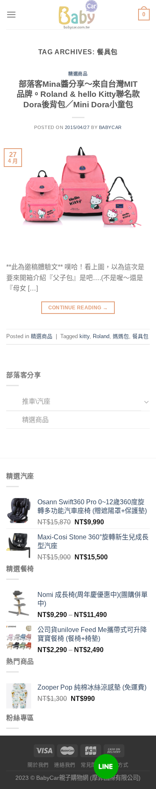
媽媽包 (121, 336)
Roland (101, 336)
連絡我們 (64, 765)
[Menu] (11, 14)
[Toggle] (146, 402)
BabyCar (110, 127)
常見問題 (91, 765)
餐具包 (140, 336)
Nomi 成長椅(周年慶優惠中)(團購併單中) (92, 599)
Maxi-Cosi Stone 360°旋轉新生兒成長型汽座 (93, 541)
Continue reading (78, 308)
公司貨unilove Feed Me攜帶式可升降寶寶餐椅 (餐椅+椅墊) (92, 634)
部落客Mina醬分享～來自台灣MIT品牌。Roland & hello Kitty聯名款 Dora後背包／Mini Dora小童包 (78, 94)
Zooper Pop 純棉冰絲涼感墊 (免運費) (91, 687)
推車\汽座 (36, 401)
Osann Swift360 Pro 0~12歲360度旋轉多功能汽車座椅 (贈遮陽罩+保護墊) (92, 506)
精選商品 (35, 419)
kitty (84, 336)
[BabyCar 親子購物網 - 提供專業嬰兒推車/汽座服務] (78, 14)
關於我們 (37, 765)
